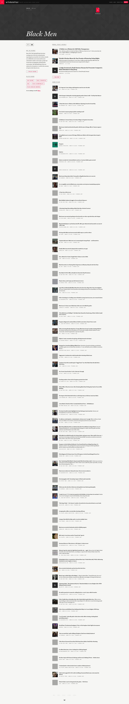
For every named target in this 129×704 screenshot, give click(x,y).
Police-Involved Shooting (33, 86)
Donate (125, 2)
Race (28, 83)
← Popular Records (31, 71)
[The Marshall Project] (11, 2)
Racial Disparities (41, 80)
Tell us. (39, 90)
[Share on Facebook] (28, 45)
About (114, 2)
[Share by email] (32, 45)
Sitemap (69, 695)
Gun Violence (30, 80)
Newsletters (120, 2)
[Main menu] (2, 2)
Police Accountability (37, 83)
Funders (74, 695)
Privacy (63, 695)
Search (111, 2)
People (58, 695)
